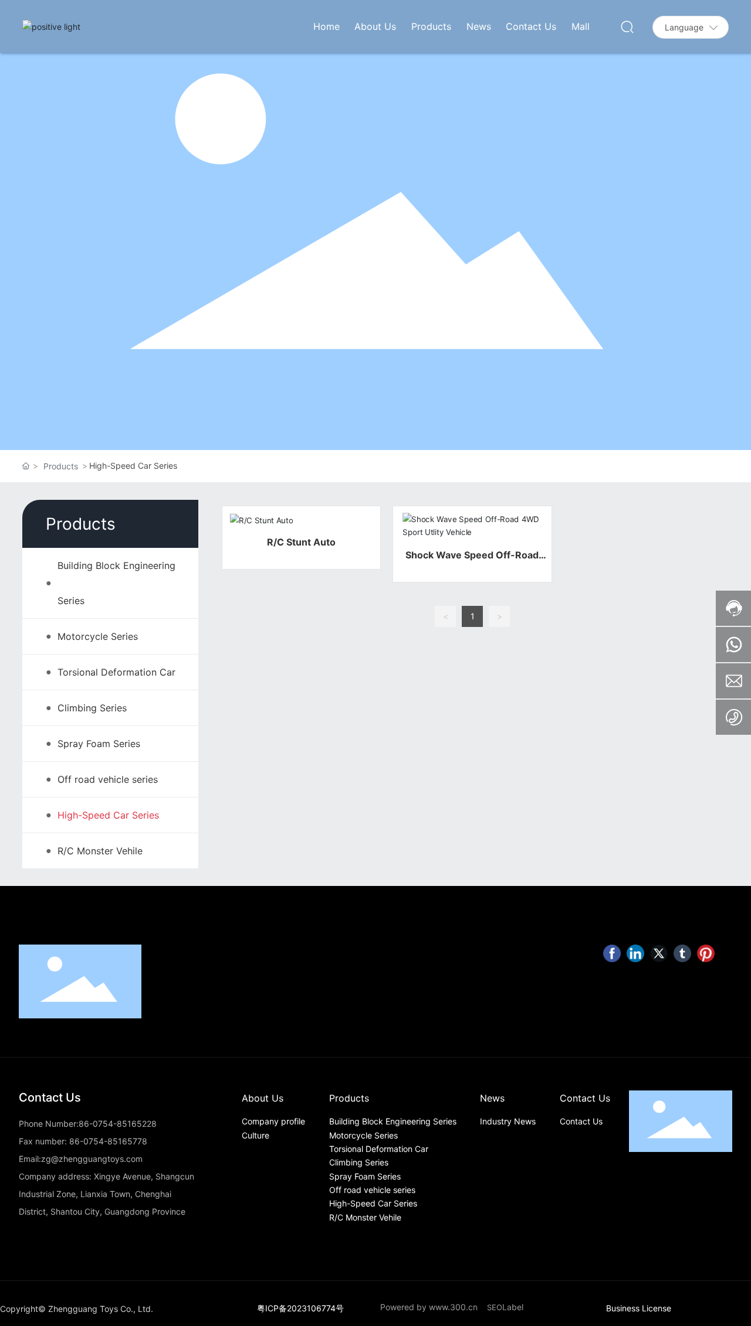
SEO (494, 1307)
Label (512, 1307)
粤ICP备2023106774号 (300, 1308)
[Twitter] (659, 953)
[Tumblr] (682, 953)
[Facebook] (612, 953)
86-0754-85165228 (118, 1124)
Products (60, 466)
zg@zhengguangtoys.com (92, 1159)
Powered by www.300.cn (428, 1307)
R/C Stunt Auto (301, 542)
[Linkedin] (635, 953)
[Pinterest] (706, 953)
